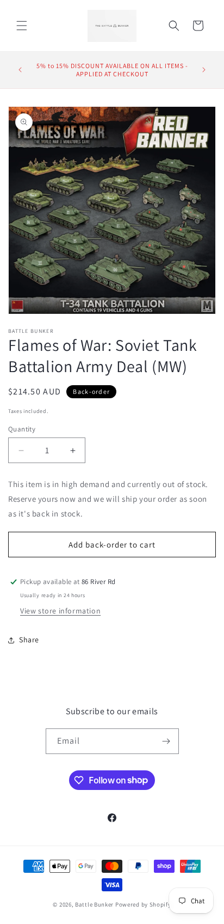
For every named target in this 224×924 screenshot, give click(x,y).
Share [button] (29, 640)
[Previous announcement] (20, 70)
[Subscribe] (166, 741)
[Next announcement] (204, 70)
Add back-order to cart (112, 544)
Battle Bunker (94, 904)
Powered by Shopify (143, 904)
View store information (60, 611)
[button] (22, 26)
